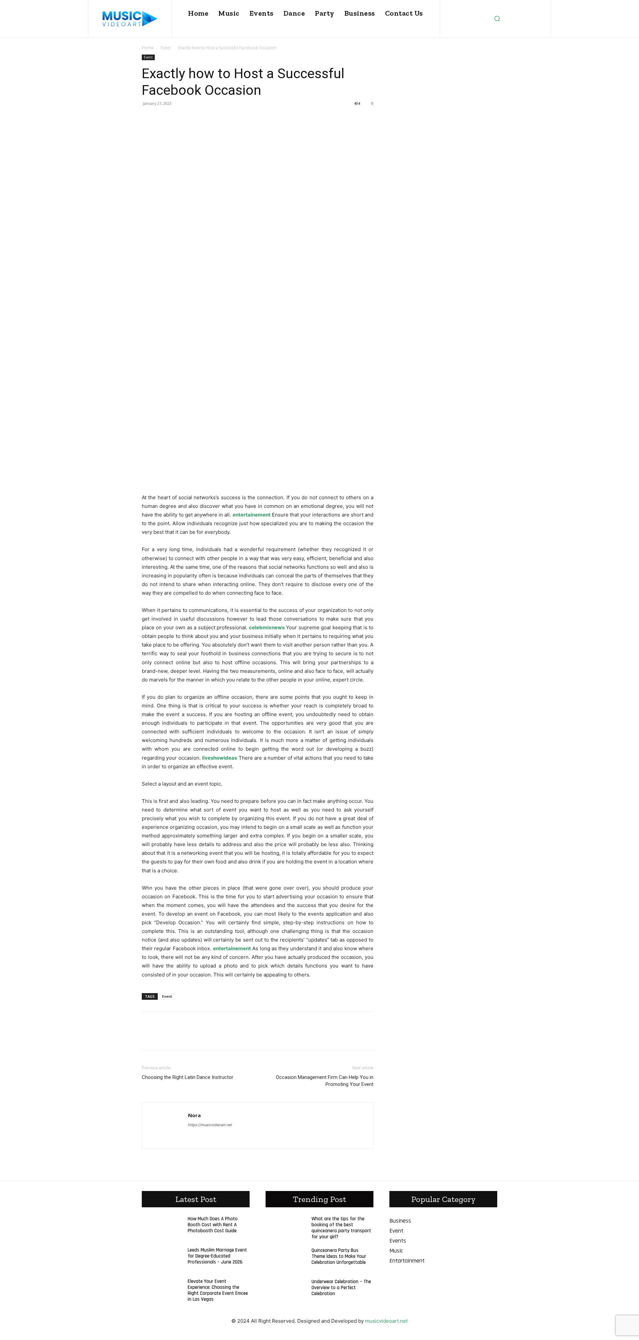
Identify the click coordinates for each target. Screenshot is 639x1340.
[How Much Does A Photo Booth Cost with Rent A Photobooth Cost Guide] (160, 1229)
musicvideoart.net (386, 1321)
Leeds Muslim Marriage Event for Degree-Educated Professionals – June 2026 (217, 1256)
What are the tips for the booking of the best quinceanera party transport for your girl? (341, 1228)
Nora (194, 1115)
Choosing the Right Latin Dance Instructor (187, 1077)
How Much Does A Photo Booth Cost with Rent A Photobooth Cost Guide (213, 1225)
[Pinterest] (179, 118)
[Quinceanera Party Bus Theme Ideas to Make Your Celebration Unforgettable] (284, 1261)
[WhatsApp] (194, 118)
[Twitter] (163, 118)
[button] (497, 18)
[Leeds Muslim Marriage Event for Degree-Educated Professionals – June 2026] (160, 1260)
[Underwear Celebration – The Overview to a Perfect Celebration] (284, 1292)
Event (166, 48)
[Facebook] (148, 118)
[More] (210, 118)
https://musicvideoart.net (210, 1124)
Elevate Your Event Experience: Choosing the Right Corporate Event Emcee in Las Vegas (218, 1290)
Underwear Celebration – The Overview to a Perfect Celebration (341, 1287)
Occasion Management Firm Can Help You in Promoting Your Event (324, 1080)
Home (147, 48)
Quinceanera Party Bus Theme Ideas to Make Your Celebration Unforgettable (339, 1256)
